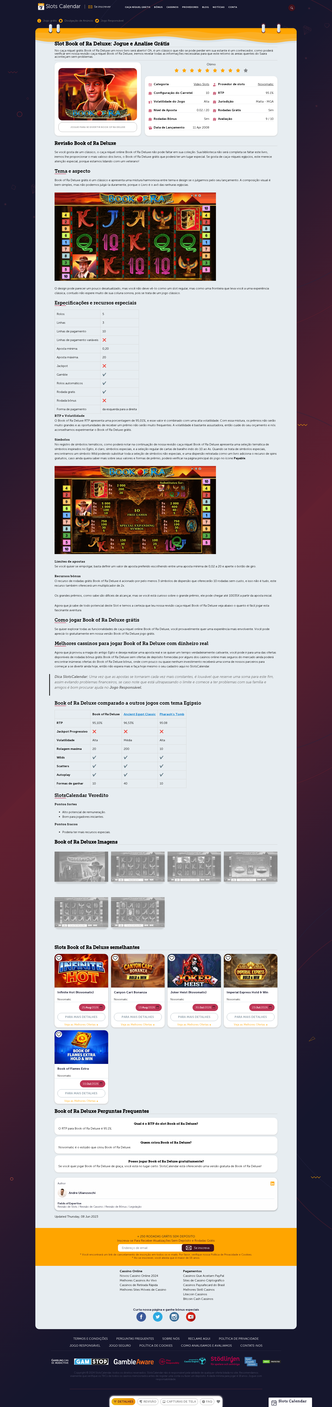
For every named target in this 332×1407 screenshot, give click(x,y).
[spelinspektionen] (251, 1361)
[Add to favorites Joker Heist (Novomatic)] (171, 958)
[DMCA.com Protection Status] (271, 1362)
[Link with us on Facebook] (141, 1317)
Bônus (158, 7)
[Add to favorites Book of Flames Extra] (59, 1034)
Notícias (218, 7)
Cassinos (172, 7)
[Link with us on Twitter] (158, 1317)
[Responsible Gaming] (169, 1362)
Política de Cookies (156, 1345)
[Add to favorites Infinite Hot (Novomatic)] (59, 958)
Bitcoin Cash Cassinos (198, 1299)
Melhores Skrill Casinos (199, 1289)
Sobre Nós (171, 1338)
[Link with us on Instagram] (174, 1317)
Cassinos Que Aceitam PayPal (203, 1276)
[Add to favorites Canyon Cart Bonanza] (115, 958)
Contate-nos (251, 1345)
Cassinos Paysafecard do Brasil (204, 1285)
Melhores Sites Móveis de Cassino (143, 1289)
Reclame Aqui (199, 1338)
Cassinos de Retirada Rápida (139, 1285)
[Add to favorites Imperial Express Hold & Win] (228, 958)
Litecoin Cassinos (195, 1294)
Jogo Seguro (120, 1345)
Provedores (190, 7)
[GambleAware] (133, 1362)
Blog (205, 7)
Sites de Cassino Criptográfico (203, 1280)
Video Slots (201, 84)
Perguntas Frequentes (135, 1338)
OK (16, 1399)
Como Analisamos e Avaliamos (206, 1345)
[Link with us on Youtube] (191, 1317)
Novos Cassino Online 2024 (139, 1276)
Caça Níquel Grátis (137, 7)
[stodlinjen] (225, 1364)
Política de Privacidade (239, 1338)
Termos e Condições (90, 1338)
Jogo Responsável (85, 1345)
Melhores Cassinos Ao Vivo (138, 1280)
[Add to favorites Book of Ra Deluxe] (218, 1401)
